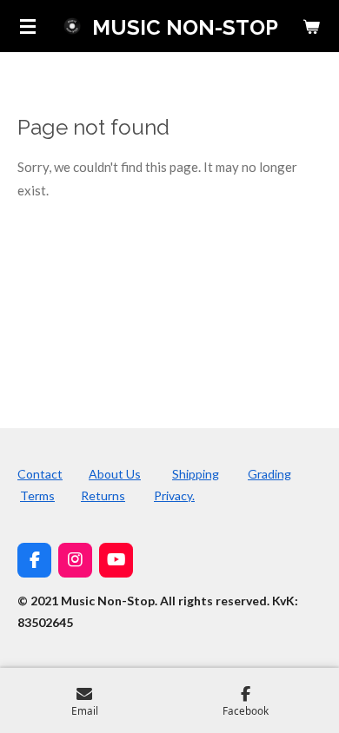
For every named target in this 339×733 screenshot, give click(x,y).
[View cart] (311, 26)
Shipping (195, 473)
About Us (115, 473)
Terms (37, 495)
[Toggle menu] (28, 26)
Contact (40, 473)
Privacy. (174, 495)
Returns (103, 495)
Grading (269, 473)
